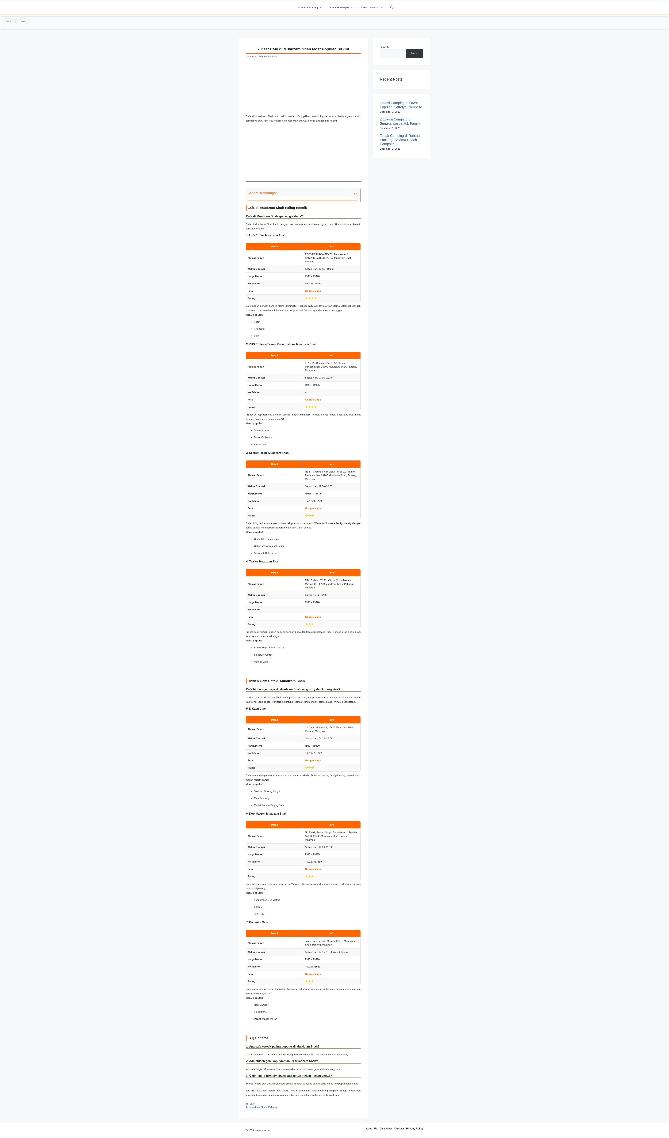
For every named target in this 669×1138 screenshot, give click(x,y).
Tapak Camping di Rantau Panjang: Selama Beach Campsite (400, 140)
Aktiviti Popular (369, 7)
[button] (391, 7)
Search (384, 47)
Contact (399, 1128)
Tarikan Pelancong (308, 7)
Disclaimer (385, 1128)
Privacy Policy (414, 1128)
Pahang (272, 1107)
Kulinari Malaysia (339, 7)
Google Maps (313, 290)
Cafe (23, 21)
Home (8, 21)
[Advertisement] (303, 88)
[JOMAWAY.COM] (283, 7)
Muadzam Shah (258, 1107)
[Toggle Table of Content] (353, 193)
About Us (371, 1128)
